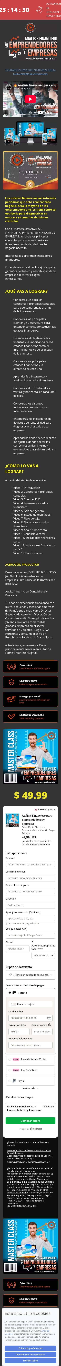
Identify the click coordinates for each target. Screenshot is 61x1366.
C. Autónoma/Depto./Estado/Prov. (43, 946)
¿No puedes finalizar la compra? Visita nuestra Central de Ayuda (29, 1152)
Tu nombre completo (17, 885)
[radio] (9, 992)
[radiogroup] (30, 1037)
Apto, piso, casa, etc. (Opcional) (23, 912)
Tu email (10, 858)
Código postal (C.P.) (16, 928)
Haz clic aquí (28, 844)
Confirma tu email (15, 871)
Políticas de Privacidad (30, 1189)
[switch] (13, 1004)
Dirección (11, 898)
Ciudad (9, 942)
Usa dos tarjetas (26, 1004)
